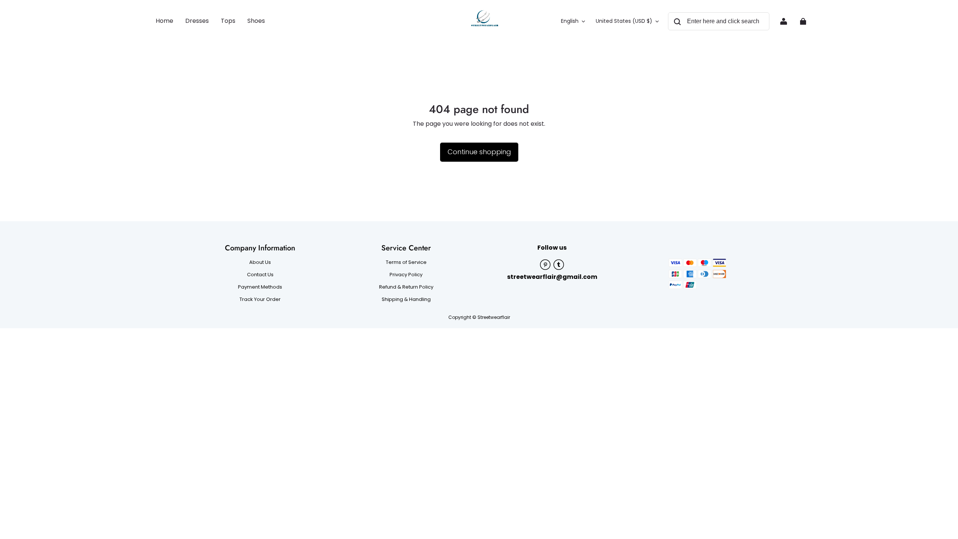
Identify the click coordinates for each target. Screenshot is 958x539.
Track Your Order (260, 299)
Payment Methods (260, 287)
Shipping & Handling (406, 299)
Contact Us (260, 274)
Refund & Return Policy (406, 287)
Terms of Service (406, 262)
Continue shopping (479, 151)
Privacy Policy (406, 274)
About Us (260, 262)
